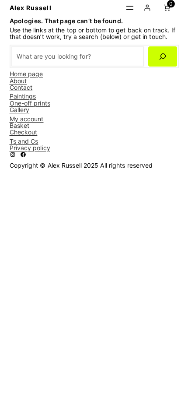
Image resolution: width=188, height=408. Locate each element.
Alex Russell (31, 7)
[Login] (147, 7)
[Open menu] (130, 8)
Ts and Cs (24, 141)
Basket (20, 125)
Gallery (20, 109)
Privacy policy (30, 147)
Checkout (24, 132)
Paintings (23, 96)
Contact (21, 87)
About (18, 80)
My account (27, 119)
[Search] (162, 56)
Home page (26, 73)
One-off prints (30, 103)
